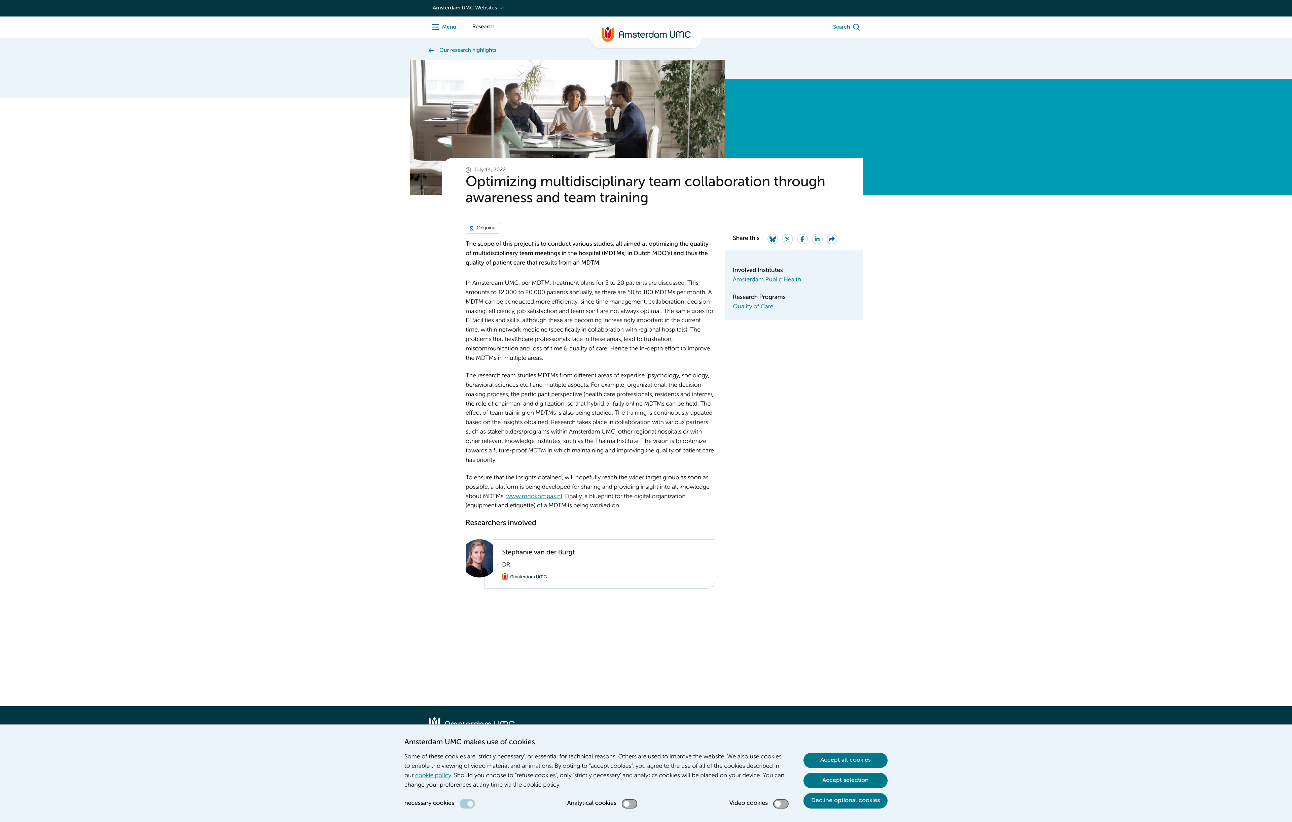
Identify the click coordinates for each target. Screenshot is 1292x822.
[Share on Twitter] (787, 239)
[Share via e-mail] (832, 239)
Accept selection (845, 780)
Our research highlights (467, 50)
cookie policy (433, 776)
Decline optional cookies (845, 800)
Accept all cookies (845, 760)
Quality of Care (753, 307)
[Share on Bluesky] (772, 239)
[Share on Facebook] (802, 239)
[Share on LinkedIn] (817, 239)
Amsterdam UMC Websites (465, 8)
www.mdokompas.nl (534, 497)
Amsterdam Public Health (767, 280)
